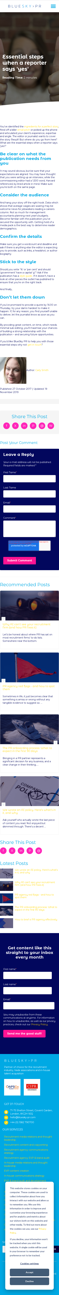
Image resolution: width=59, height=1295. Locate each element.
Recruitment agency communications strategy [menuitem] (26, 1151)
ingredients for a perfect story (41, 126)
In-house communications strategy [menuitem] (24, 1175)
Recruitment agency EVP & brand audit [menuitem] (26, 1157)
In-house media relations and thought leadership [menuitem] (26, 1164)
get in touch (34, 344)
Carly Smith (42, 370)
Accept (29, 1272)
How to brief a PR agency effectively (36, 919)
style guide (26, 275)
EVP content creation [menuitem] (16, 1170)
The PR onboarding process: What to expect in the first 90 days (27, 749)
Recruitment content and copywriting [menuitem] (26, 1144)
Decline (29, 1281)
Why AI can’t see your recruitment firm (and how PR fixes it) (26, 626)
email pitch (23, 129)
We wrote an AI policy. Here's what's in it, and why (29, 811)
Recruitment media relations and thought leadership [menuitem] (28, 1138)
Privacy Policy (39, 1024)
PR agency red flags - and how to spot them (29, 688)
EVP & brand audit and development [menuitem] (25, 1180)
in (24, 426)
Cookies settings (29, 1263)
